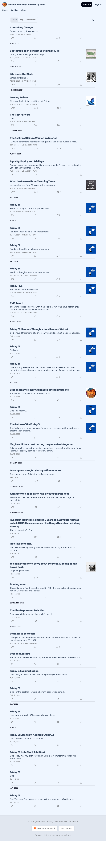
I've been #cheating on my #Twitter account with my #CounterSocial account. (42, 548)
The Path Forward (20, 114)
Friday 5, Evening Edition (24, 671)
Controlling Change (21, 27)
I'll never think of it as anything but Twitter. (30, 101)
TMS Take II (16, 303)
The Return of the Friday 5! (25, 424)
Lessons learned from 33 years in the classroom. (33, 185)
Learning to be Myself (22, 633)
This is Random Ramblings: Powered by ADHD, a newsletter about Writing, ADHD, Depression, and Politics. (45, 589)
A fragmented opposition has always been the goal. (39, 493)
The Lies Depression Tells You (27, 610)
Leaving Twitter (19, 97)
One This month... (18, 410)
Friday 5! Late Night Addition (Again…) (32, 734)
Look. (12, 118)
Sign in (98, 4)
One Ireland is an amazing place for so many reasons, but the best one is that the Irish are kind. (44, 429)
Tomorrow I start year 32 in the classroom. (30, 393)
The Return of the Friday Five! (24, 289)
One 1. (13, 775)
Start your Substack (45, 828)
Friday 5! (15, 204)
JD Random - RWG (23, 34)
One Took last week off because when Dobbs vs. (33, 715)
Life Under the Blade (21, 74)
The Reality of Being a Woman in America (33, 138)
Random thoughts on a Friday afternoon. (29, 248)
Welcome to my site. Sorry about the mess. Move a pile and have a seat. (43, 565)
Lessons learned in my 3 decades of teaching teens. (39, 389)
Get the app (66, 828)
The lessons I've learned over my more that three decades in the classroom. (46, 657)
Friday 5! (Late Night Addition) (27, 752)
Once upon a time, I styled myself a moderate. (36, 470)
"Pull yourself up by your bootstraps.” (28, 54)
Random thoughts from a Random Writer (29, 272)
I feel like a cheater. (21, 543)
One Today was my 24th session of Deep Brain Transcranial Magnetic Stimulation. (43, 757)
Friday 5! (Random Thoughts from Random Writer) (39, 329)
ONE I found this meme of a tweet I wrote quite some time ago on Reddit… (45, 332)
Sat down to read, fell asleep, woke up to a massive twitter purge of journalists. (42, 498)
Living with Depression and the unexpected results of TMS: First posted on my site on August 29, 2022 (45, 638)
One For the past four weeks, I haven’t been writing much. (37, 691)
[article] (53, 33)
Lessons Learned (20, 653)
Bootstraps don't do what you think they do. (35, 50)
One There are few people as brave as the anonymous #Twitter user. (42, 799)
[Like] (12, 597)
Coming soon (18, 584)
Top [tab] (21, 19)
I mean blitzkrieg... (19, 77)
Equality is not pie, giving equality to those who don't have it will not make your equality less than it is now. (45, 166)
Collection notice (70, 821)
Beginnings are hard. (20, 570)
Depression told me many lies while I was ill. (31, 614)
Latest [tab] (14, 19)
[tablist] (24, 19)
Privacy (50, 821)
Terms (58, 821)
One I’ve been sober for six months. (27, 738)
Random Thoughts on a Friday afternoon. (29, 231)
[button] (5, 10)
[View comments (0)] (35, 38)
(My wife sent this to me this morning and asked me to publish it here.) (43, 141)
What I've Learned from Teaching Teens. (33, 181)
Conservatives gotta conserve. (24, 31)
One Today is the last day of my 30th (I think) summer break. (39, 674)
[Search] (93, 19)
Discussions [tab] (31, 19)
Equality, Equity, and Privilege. (27, 161)
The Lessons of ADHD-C (21, 530)
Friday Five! (16, 285)
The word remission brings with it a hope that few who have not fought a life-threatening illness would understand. (44, 308)
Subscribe (86, 4)
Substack (39, 835)
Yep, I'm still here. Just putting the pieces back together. (42, 444)
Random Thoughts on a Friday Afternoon (29, 208)
